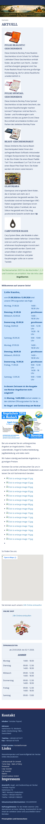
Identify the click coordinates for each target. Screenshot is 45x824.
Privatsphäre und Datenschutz (14, 819)
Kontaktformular (20, 745)
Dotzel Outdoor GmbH (10, 776)
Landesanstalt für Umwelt (11, 761)
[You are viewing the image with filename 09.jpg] (19, 508)
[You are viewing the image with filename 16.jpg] (19, 534)
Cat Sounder (6, 771)
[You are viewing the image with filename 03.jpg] (19, 487)
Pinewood (5, 766)
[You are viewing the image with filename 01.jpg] (19, 478)
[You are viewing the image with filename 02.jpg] (19, 482)
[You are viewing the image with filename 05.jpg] (19, 491)
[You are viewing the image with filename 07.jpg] (19, 500)
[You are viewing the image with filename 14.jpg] (19, 530)
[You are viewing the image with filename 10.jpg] (19, 513)
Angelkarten (22, 277)
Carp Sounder (7, 769)
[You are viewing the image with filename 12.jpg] (19, 521)
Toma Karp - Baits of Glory (12, 764)
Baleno (4, 774)
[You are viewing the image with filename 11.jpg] (19, 517)
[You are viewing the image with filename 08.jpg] (19, 504)
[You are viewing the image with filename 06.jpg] (19, 495)
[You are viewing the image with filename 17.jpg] (19, 539)
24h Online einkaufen (32, 605)
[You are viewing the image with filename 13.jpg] (19, 526)
